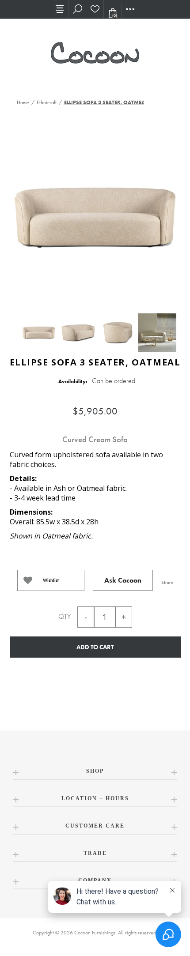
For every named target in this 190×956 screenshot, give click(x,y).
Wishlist (51, 580)
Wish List (95, 9)
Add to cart (95, 647)
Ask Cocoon (122, 580)
